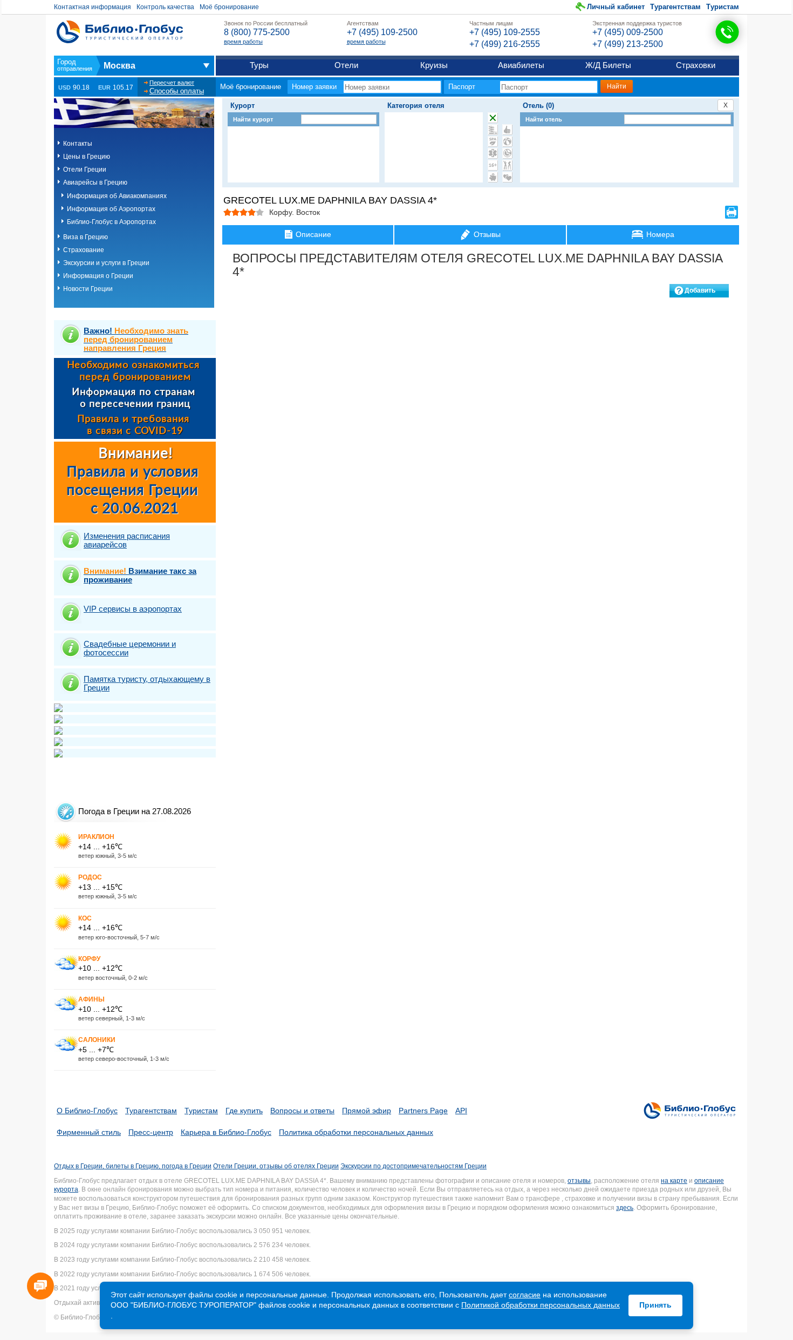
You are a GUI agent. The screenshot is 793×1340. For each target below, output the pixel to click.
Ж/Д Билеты (608, 65)
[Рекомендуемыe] (507, 129)
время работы (243, 41)
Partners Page (423, 1110)
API (461, 1110)
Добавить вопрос (700, 292)
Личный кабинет (616, 7)
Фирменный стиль (89, 1132)
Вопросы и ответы (302, 1110)
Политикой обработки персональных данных (540, 1305)
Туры (259, 65)
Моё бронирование (229, 7)
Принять (655, 1305)
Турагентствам (675, 7)
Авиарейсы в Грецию (95, 182)
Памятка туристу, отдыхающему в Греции (147, 683)
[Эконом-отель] (493, 177)
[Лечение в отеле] (493, 153)
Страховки (695, 65)
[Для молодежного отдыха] (507, 165)
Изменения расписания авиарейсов (127, 540)
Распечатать (731, 212)
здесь (624, 1208)
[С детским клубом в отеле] (507, 141)
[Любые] (493, 117)
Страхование (83, 250)
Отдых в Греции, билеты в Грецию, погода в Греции (132, 1166)
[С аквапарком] (493, 129)
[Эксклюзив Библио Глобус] (507, 153)
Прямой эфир (366, 1110)
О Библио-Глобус (87, 1110)
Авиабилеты (521, 65)
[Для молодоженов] (507, 177)
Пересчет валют (171, 82)
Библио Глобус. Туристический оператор (120, 32)
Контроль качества (165, 7)
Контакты (77, 143)
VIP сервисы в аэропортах (133, 608)
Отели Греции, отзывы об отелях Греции (276, 1166)
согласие (525, 1294)
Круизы (434, 65)
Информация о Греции (98, 276)
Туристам (722, 7)
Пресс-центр (150, 1132)
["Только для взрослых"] (493, 165)
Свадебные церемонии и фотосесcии (130, 648)
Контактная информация (92, 7)
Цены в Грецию (86, 156)
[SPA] (493, 141)
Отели (346, 65)
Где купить (244, 1110)
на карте (674, 1181)
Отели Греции (84, 169)
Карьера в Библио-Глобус (226, 1132)
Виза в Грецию (85, 237)
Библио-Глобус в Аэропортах (111, 222)
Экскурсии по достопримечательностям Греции (413, 1166)
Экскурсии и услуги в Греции (106, 263)
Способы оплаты (176, 91)
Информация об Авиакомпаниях (117, 196)
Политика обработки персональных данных (356, 1132)
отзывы (579, 1181)
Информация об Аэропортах (111, 209)
